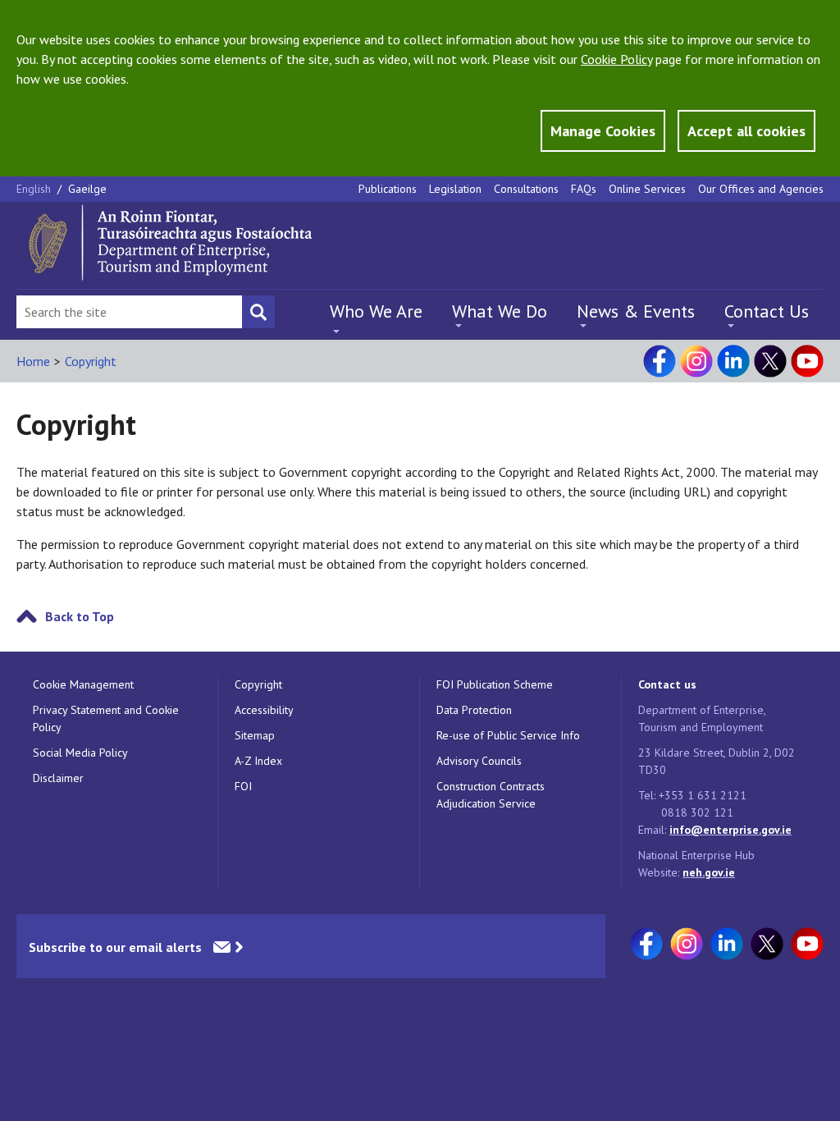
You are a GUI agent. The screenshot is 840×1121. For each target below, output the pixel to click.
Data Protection (474, 709)
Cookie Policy (616, 59)
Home (33, 361)
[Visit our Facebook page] (659, 361)
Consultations (526, 188)
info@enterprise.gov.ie (730, 829)
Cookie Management (83, 684)
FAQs (583, 188)
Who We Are (376, 311)
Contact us (667, 684)
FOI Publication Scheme (494, 684)
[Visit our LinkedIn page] (733, 361)
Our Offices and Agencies (761, 188)
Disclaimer (58, 778)
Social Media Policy (80, 752)
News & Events (636, 311)
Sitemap (255, 735)
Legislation (455, 188)
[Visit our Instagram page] (696, 361)
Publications (387, 188)
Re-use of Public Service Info (508, 735)
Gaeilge (87, 188)
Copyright (90, 361)
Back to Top (79, 616)
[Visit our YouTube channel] (807, 361)
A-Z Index (258, 760)
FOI (243, 786)
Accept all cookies (746, 130)
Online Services (647, 188)
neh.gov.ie (708, 872)
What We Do (499, 311)
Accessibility (264, 709)
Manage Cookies (602, 130)
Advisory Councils (479, 760)
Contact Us (766, 311)
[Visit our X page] (770, 361)
